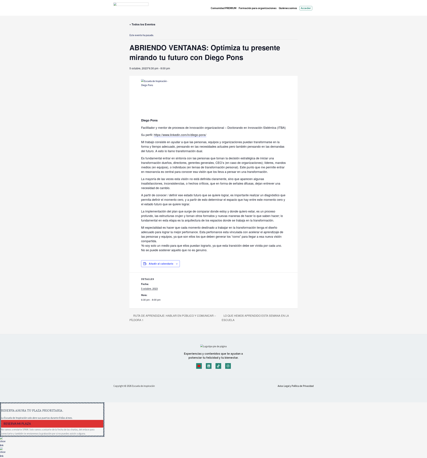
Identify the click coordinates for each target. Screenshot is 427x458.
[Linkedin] (208, 366)
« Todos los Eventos (142, 24)
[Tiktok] (218, 366)
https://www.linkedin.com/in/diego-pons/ (180, 134)
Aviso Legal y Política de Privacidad (296, 386)
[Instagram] (228, 366)
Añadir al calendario (161, 263)
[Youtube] (199, 366)
